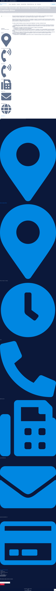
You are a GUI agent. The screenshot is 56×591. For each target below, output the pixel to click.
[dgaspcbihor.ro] (6, 108)
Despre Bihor (14, 4)
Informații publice (23, 4)
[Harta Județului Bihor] (28, 163)
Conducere (18, 4)
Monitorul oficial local (30, 4)
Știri (35, 4)
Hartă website (3, 574)
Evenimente (39, 4)
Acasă (10, 4)
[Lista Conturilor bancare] (28, 543)
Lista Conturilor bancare (4, 569)
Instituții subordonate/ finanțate (12, 12)
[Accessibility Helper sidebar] (55, 590)
